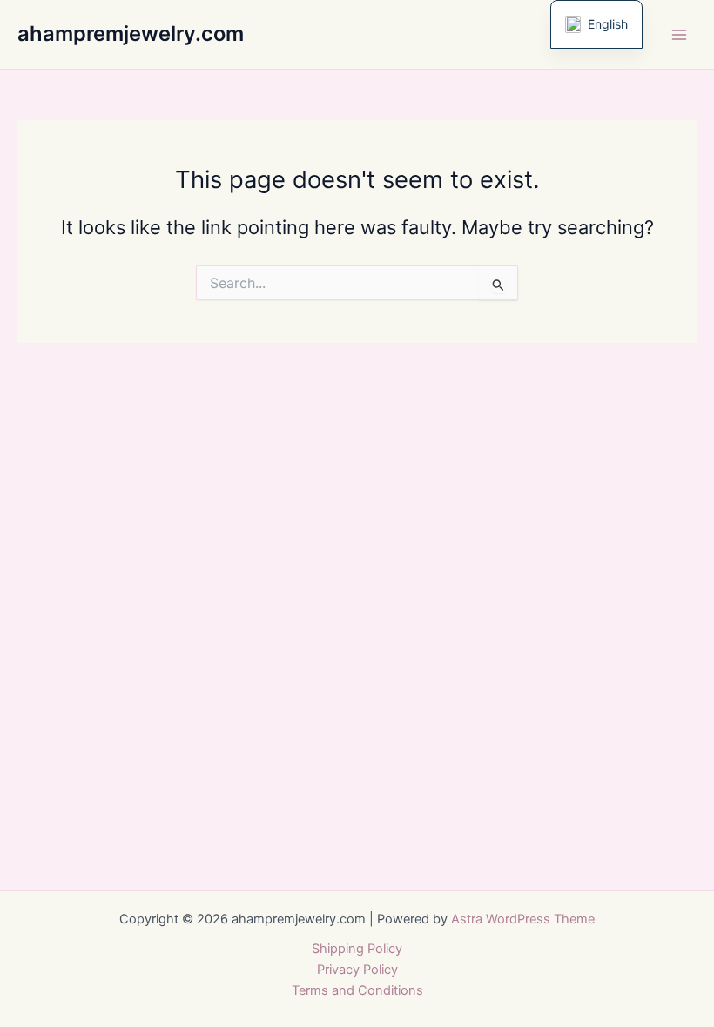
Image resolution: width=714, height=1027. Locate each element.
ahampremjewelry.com (130, 33)
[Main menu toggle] (679, 34)
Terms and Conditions (357, 990)
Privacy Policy (357, 969)
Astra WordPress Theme (523, 919)
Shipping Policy (357, 949)
